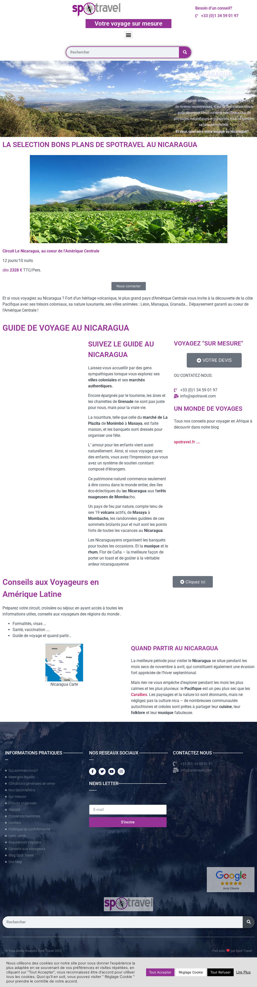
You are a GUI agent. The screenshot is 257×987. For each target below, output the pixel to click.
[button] (128, 35)
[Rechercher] (185, 52)
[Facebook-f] (92, 771)
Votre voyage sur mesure (128, 23)
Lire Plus (243, 972)
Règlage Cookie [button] (191, 972)
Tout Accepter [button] (160, 972)
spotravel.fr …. (187, 442)
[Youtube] (111, 771)
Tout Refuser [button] (220, 972)
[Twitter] (102, 771)
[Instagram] (121, 771)
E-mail (94, 801)
